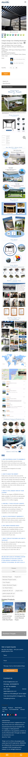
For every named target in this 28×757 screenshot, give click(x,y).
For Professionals (13, 709)
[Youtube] (8, 715)
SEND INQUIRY (10, 670)
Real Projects (18, 707)
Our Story (4, 709)
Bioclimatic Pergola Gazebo (9, 579)
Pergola (4, 707)
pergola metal (19, 590)
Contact (22, 709)
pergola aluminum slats (8, 596)
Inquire (6, 73)
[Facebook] (3, 715)
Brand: (4, 83)
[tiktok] (10, 715)
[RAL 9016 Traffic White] (11, 63)
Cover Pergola (6, 582)
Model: (4, 81)
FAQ (3, 711)
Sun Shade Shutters (7, 587)
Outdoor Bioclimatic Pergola (9, 585)
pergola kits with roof (8, 590)
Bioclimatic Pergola (7, 576)
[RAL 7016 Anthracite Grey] (11, 59)
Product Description (7, 86)
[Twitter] (13, 715)
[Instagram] (16, 715)
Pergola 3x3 (18, 576)
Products (10, 707)
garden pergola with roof (9, 593)
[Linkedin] (5, 715)
